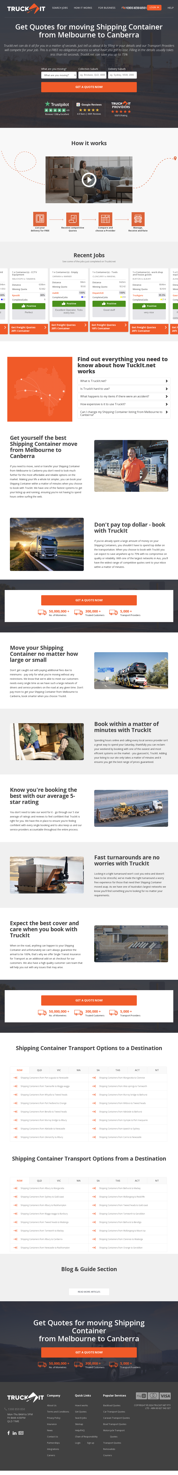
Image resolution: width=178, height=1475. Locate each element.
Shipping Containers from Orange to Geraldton (121, 1247)
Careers (51, 1455)
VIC (59, 1070)
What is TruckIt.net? (93, 381)
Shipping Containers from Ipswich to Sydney (119, 1128)
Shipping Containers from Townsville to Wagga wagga (45, 1086)
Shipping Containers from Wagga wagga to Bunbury (44, 1213)
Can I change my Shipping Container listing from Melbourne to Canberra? (121, 413)
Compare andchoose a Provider (105, 229)
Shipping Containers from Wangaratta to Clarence (122, 1077)
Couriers (107, 1455)
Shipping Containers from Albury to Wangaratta (42, 1188)
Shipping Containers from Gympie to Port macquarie (123, 1120)
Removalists (109, 1449)
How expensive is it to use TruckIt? (103, 404)
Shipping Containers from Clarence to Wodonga (121, 1239)
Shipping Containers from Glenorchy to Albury (42, 1137)
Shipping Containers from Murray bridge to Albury (44, 1120)
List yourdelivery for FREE (40, 229)
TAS (117, 1070)
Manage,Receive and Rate (138, 229)
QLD (39, 1070)
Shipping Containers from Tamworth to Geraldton (122, 1213)
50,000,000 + (59, 611)
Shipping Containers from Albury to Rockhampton (43, 1205)
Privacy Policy (53, 1417)
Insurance (52, 1424)
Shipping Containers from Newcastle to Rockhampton (45, 1247)
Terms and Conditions (58, 1411)
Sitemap (79, 1424)
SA (98, 1070)
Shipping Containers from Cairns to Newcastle (120, 1137)
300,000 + (93, 611)
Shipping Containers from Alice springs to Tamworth (123, 1086)
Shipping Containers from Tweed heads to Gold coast (123, 1205)
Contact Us (52, 1436)
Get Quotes (80, 1411)
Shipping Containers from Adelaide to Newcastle (43, 1128)
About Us (51, 1405)
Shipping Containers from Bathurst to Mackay (120, 1188)
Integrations (53, 1449)
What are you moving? (53, 69)
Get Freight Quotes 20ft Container (63, 329)
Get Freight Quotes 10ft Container (23, 326)
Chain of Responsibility (86, 1436)
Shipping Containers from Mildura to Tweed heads (122, 1103)
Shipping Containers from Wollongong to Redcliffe (122, 1196)
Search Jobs (60, 7)
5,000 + (126, 611)
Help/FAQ (80, 1430)
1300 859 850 (135, 8)
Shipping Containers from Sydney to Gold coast (42, 1196)
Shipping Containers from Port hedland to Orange (44, 1103)
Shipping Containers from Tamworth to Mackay (42, 1230)
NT (157, 1070)
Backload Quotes (111, 1405)
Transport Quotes (112, 1442)
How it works (81, 1405)
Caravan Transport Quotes (116, 1417)
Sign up (90, 1442)
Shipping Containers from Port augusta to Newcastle (44, 1077)
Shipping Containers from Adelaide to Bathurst (120, 1111)
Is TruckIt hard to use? (95, 389)
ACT (137, 1070)
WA (78, 1070)
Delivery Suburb (117, 69)
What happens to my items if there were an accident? (114, 396)
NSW (19, 1070)
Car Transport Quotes (114, 1411)
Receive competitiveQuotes (72, 229)
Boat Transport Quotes (114, 1424)
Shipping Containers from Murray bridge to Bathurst (123, 1094)
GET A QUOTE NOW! (89, 87)
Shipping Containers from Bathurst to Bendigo (120, 1222)
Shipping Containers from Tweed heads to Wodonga (44, 1222)
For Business (106, 7)
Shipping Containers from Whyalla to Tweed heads (44, 1094)
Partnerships (53, 1442)
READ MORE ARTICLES (89, 1291)
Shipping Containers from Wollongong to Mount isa (122, 1230)
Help (171, 7)
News (49, 1430)
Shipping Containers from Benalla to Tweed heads (44, 1111)
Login (77, 1442)
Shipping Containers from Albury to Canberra (41, 1239)
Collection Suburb (88, 69)
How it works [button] (83, 7)
